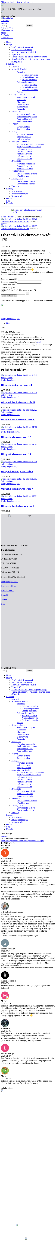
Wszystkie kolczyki (25, 134)
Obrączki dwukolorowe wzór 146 (15, 221)
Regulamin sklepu (8, 586)
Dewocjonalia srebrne (26, 184)
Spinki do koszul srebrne (27, 174)
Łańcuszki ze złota (24, 149)
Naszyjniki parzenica (30, 77)
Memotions (21, 99)
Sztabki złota (16, 191)
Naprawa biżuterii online (21, 50)
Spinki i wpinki (17, 171)
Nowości (15, 67)
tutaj (39, 342)
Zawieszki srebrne (24, 158)
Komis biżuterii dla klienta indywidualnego (29, 57)
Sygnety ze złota (23, 129)
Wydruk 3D (16, 54)
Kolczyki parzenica (30, 75)
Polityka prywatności (9, 581)
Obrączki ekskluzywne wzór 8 (17, 471)
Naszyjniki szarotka (30, 87)
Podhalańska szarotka (25, 82)
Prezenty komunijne (19, 194)
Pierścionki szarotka (30, 89)
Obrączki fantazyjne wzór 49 (16, 385)
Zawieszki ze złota (24, 151)
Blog (3, 604)
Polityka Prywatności (18, 841)
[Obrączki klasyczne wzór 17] (19, 427)
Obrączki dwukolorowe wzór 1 (17, 506)
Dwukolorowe (23, 104)
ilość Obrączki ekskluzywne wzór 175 (20, 290)
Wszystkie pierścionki (26, 114)
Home (3, 217)
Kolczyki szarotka (29, 85)
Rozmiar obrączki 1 (9, 279)
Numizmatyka (17, 196)
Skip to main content (25, 2)
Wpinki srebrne (23, 176)
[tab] (8, 323)
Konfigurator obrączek (26, 97)
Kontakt (4, 595)
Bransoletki (16, 161)
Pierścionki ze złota (25, 119)
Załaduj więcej (7, 1088)
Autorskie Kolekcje (19, 69)
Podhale (20, 92)
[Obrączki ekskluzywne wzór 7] (19, 479)
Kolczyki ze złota (24, 137)
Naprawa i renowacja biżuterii (23, 52)
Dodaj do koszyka (9, 296)
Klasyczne (21, 102)
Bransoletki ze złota (25, 168)
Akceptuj (40, 841)
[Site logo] (7, 18)
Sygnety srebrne (23, 127)
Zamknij (4, 836)
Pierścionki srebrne (24, 121)
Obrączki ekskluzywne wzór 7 (17, 488)
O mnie (4, 599)
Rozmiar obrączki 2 (9, 282)
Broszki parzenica (29, 79)
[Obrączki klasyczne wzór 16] (19, 444)
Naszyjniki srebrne (24, 154)
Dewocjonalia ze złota (26, 181)
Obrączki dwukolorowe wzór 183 (15, 228)
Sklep (10, 217)
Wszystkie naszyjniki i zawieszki (30, 144)
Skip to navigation (9, 2)
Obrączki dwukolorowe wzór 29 (18, 402)
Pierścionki (16, 111)
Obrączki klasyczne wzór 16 (16, 454)
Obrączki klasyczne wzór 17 (16, 437)
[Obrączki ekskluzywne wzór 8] (19, 462)
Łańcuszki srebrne (24, 156)
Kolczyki (15, 131)
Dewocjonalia (17, 178)
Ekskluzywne (22, 107)
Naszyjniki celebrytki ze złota (29, 147)
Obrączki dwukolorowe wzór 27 (18, 419)
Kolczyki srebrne (24, 139)
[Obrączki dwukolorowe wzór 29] (19, 392)
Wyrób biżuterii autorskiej (22, 47)
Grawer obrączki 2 (8, 287)
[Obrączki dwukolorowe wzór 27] (19, 410)
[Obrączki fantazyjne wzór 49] (19, 375)
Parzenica (21, 72)
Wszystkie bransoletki (26, 164)
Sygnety (14, 124)
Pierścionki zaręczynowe (27, 117)
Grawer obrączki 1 (8, 285)
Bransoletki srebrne (25, 166)
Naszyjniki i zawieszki (20, 141)
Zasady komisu (7, 590)
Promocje (15, 186)
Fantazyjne (21, 109)
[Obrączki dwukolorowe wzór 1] (19, 496)
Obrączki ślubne (18, 94)
